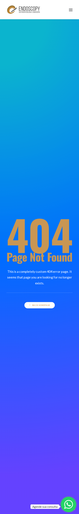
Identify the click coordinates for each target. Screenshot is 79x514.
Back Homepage (41, 305)
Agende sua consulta (45, 506)
